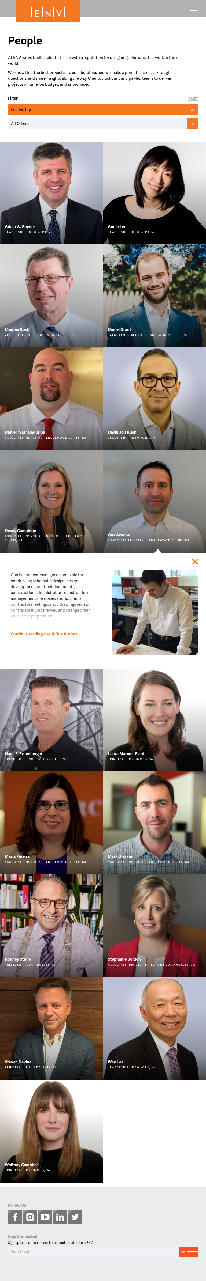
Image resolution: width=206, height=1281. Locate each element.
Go (183, 1252)
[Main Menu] (193, 9)
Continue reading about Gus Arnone (44, 634)
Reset (193, 99)
